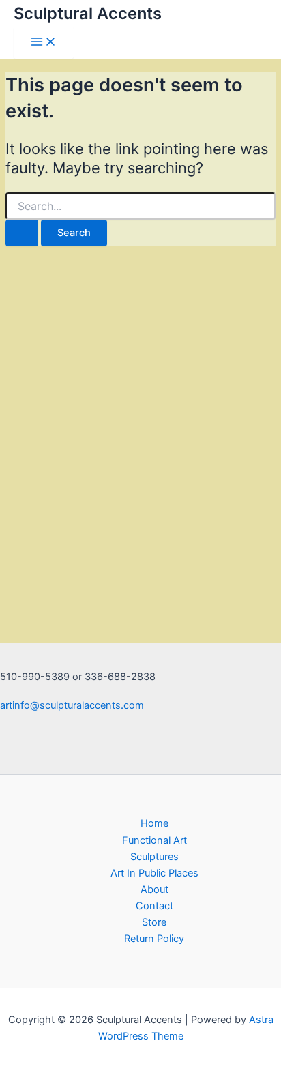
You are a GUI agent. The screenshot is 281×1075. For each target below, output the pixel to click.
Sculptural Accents (88, 13)
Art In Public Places (154, 873)
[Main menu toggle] (44, 43)
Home (154, 823)
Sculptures (154, 857)
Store (154, 922)
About (154, 889)
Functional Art (154, 840)
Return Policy (154, 938)
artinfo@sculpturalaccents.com (72, 705)
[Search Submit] (21, 233)
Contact (154, 906)
